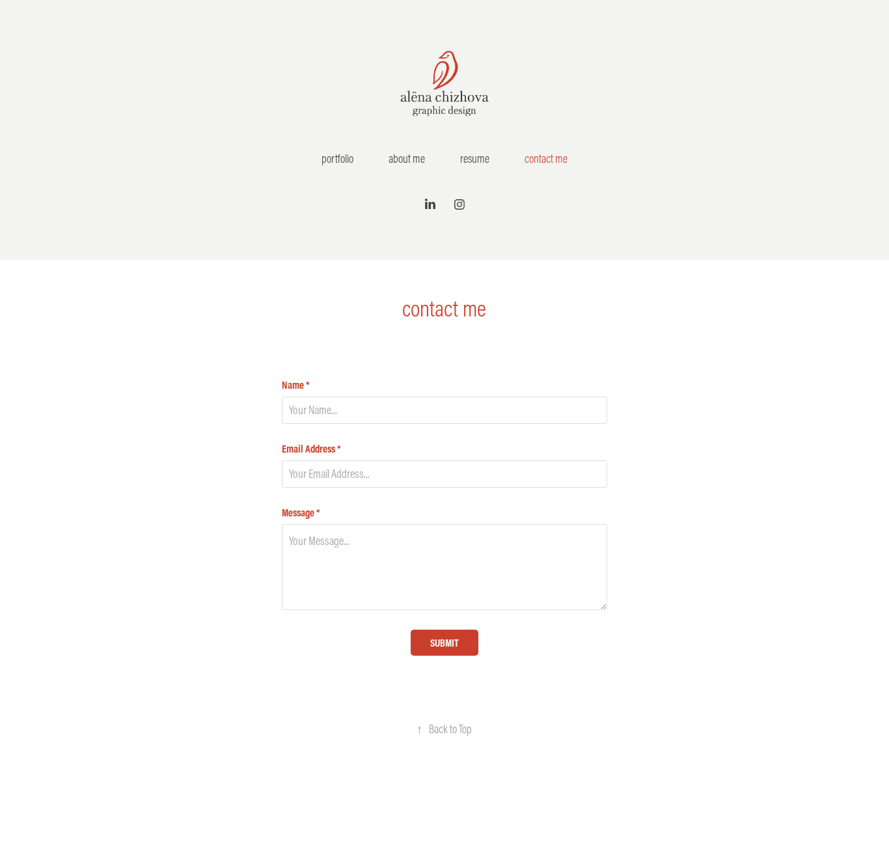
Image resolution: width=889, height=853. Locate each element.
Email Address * (311, 448)
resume (474, 158)
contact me (546, 158)
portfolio (337, 158)
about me (407, 158)
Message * (301, 512)
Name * (296, 385)
